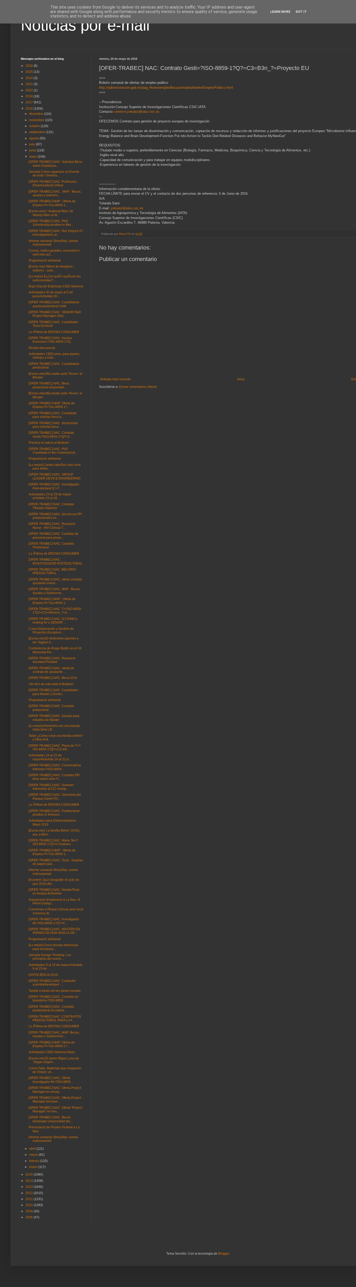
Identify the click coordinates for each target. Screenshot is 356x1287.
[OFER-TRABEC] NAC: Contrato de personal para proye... (53, 535)
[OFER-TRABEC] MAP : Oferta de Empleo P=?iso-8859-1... (52, 203)
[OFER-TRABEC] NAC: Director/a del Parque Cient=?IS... (55, 796)
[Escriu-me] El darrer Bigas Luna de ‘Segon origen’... (54, 1060)
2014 (30, 1181)
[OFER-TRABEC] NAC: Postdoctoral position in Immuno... (54, 812)
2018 (30, 96)
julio (32, 144)
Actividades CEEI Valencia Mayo (52, 1052)
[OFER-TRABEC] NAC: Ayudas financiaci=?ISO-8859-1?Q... (51, 339)
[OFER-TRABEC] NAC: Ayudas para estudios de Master (54, 717)
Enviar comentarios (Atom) (138, 387)
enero (33, 1167)
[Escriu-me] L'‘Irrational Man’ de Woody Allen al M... (51, 213)
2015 (30, 1174)
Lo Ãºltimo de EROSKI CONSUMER (54, 332)
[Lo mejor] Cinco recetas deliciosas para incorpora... (53, 947)
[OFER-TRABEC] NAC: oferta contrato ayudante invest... (55, 581)
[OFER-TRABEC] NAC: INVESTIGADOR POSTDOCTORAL (56, 561)
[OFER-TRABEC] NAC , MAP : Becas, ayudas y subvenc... (55, 193)
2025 (30, 72)
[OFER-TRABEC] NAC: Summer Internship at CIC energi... (51, 787)
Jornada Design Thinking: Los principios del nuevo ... (50, 956)
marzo (34, 1154)
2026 (30, 66)
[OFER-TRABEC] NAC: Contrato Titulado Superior (51, 506)
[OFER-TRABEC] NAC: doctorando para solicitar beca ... (53, 425)
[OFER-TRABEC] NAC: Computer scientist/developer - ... (52, 982)
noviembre (37, 120)
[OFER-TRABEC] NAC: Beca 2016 (53, 678)
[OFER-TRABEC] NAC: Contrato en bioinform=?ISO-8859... (53, 998)
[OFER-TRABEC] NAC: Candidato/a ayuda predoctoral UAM (54, 304)
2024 (30, 78)
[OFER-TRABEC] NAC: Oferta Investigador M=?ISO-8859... (51, 1079)
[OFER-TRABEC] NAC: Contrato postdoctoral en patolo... (51, 1008)
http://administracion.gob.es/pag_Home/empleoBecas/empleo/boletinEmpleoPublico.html (166, 88)
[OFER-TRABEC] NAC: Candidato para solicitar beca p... (53, 415)
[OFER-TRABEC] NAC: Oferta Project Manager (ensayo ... (55, 1099)
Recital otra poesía (42, 348)
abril (32, 1148)
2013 (30, 1187)
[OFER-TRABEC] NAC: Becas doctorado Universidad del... (50, 1119)
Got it (301, 12)
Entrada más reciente (115, 379)
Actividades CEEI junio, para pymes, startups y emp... (54, 355)
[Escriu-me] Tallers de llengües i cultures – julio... (51, 268)
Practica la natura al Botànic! (49, 442)
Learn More (280, 12)
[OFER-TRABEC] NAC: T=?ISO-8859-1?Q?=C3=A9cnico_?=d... (55, 610)
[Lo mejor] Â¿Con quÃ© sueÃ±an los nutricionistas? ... (55, 278)
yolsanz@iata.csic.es (127, 208)
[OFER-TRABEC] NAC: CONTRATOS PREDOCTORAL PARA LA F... (55, 1018)
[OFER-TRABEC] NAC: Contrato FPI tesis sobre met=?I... (54, 777)
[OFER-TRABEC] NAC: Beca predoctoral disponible (49, 385)
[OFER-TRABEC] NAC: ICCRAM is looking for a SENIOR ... (53, 620)
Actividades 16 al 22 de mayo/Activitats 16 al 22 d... (50, 757)
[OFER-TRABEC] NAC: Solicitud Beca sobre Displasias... (55, 163)
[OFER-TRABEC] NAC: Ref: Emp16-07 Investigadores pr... (56, 232)
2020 (30, 90)
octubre (35, 126)
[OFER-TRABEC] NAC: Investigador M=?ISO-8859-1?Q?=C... (54, 921)
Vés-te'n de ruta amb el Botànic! (51, 684)
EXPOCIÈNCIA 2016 (43, 975)
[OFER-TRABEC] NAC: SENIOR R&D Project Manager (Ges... (55, 314)
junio (33, 150)
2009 (30, 1211)
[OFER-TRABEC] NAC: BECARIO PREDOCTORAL (52, 571)
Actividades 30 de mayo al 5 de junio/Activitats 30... (51, 294)
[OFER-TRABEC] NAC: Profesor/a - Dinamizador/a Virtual (53, 183)
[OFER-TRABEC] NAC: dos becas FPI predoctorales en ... (55, 516)
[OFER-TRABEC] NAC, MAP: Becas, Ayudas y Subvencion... (54, 1034)
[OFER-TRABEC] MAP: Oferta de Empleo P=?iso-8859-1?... (52, 405)
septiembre (37, 132)
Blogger (223, 1253)
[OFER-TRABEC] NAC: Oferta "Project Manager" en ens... (55, 1109)
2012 (30, 1193)
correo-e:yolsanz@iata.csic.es (136, 112)
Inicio (241, 379)
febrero (34, 1161)
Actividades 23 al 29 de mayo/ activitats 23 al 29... (50, 496)
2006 (30, 1217)
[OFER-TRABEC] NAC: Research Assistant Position (52, 660)
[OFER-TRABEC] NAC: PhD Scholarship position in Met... (51, 223)
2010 (30, 1205)
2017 (30, 102)
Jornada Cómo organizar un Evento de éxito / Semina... (54, 173)
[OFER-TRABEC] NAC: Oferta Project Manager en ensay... (55, 1089)
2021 (30, 84)
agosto (34, 138)
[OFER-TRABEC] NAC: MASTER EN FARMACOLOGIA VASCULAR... (54, 931)
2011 (30, 1199)
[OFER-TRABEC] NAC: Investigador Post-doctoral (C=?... (54, 486)
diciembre (36, 114)
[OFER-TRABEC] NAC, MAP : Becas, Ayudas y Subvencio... (55, 591)
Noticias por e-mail (85, 25)
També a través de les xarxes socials (55, 991)
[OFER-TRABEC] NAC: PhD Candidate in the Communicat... (53, 450)
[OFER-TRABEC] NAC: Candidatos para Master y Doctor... (53, 692)
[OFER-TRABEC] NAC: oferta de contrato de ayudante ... (51, 670)
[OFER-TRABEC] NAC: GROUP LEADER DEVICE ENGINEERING (55, 476)
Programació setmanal (45, 260)
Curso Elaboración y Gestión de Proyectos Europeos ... (51, 630)
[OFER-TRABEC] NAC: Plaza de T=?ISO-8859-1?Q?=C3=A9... (55, 747)
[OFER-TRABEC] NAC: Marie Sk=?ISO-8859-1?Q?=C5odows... (53, 842)
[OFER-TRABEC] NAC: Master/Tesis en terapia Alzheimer (54, 891)
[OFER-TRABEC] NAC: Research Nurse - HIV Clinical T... (52, 525)
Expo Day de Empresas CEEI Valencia (56, 286)
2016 (30, 108)
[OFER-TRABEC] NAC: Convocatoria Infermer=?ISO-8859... (55, 767)
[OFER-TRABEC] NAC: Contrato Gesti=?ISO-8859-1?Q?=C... (51, 434)
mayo (33, 156)
